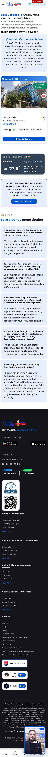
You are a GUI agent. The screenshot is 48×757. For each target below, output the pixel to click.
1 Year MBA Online (9, 554)
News (4, 630)
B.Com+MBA (7, 579)
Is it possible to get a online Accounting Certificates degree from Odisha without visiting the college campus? (23, 233)
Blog (4, 627)
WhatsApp (7, 130)
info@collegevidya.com (12, 459)
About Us (5, 623)
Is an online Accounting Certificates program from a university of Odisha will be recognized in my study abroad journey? (24, 300)
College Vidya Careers (11, 648)
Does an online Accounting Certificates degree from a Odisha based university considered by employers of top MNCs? (22, 266)
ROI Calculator (8, 634)
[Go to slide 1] (19, 112)
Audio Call (35, 130)
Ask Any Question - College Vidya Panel (18, 651)
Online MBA (6, 547)
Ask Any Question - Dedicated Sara (16, 655)
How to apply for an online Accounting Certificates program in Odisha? (22, 365)
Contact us (6, 644)
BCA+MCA (6, 572)
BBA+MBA (6, 575)
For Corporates (8, 641)
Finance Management (11, 520)
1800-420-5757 (10, 473)
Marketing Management (12, 524)
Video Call (21, 130)
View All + (6, 531)
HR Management (9, 527)
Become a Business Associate (14, 637)
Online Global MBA (9, 550)
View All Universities (22, 201)
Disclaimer (8, 731)
